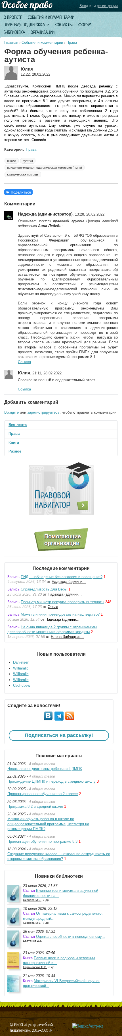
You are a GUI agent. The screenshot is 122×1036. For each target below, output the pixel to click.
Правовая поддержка (24, 25)
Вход (83, 6)
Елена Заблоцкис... (67, 637)
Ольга (53, 607)
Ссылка (24, 362)
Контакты (64, 25)
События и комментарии (51, 17)
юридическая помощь (23, 174)
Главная (11, 42)
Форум (85, 25)
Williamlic (21, 668)
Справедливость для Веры (44, 589)
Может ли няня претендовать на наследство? (60, 614)
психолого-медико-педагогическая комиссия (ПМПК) (44, 167)
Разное (15, 451)
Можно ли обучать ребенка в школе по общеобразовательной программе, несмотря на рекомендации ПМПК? (48, 824)
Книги (14, 442)
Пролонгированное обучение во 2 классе (42, 794)
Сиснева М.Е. (32, 899)
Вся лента (18, 425)
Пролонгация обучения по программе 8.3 (42, 841)
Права (71, 42)
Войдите (11, 412)
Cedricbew (21, 685)
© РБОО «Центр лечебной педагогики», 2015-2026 (31, 1027)
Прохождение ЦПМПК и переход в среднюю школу (51, 781)
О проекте (13, 17)
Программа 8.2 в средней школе (35, 806)
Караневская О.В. (35, 967)
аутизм (28, 161)
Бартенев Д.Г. (32, 940)
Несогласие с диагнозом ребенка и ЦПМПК (44, 769)
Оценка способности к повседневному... (70, 936)
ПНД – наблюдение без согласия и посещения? (61, 577)
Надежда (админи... (69, 582)
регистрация (107, 6)
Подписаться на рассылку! (59, 735)
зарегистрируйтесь (43, 412)
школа (11, 161)
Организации (42, 32)
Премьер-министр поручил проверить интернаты (62, 602)
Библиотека (14, 32)
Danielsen (21, 662)
